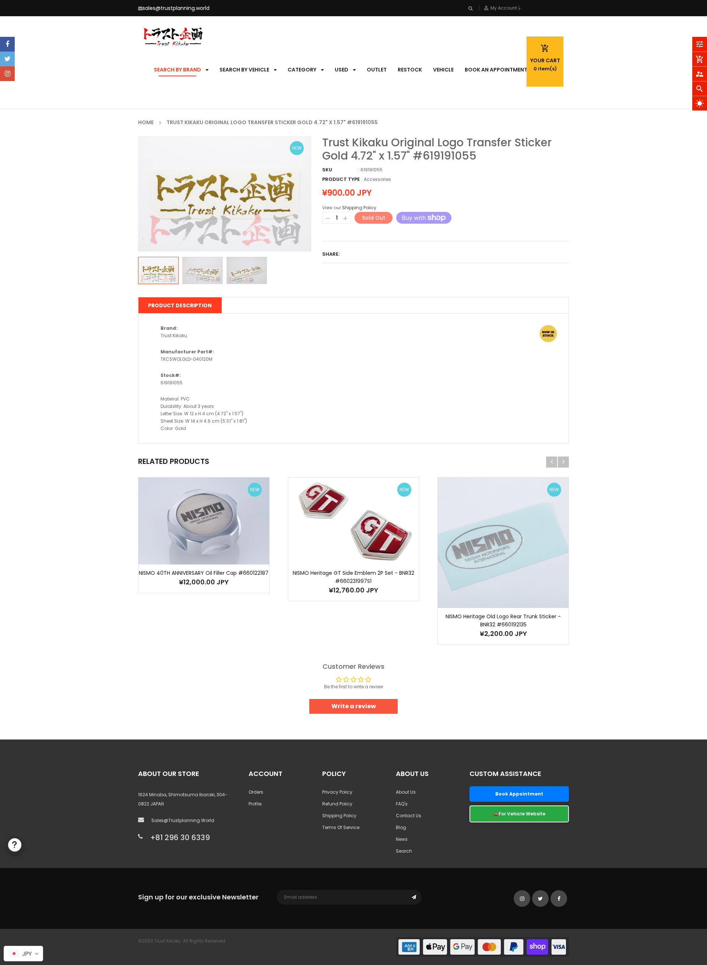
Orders (256, 792)
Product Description (180, 305)
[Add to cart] (192, 544)
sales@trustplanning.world (176, 8)
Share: (331, 254)
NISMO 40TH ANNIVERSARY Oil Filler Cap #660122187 (203, 573)
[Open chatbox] (15, 845)
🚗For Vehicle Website (519, 814)
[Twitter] (7, 59)
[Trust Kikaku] (482, 946)
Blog (401, 827)
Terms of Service (340, 827)
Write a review (353, 706)
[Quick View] (214, 544)
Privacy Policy (337, 792)
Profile (255, 804)
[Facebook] (7, 44)
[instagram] (7, 73)
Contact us (408, 815)
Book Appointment (519, 794)
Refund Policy (337, 804)
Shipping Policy (359, 207)
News (402, 839)
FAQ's (402, 804)
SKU (327, 169)
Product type (341, 179)
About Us (406, 792)
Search (404, 851)
